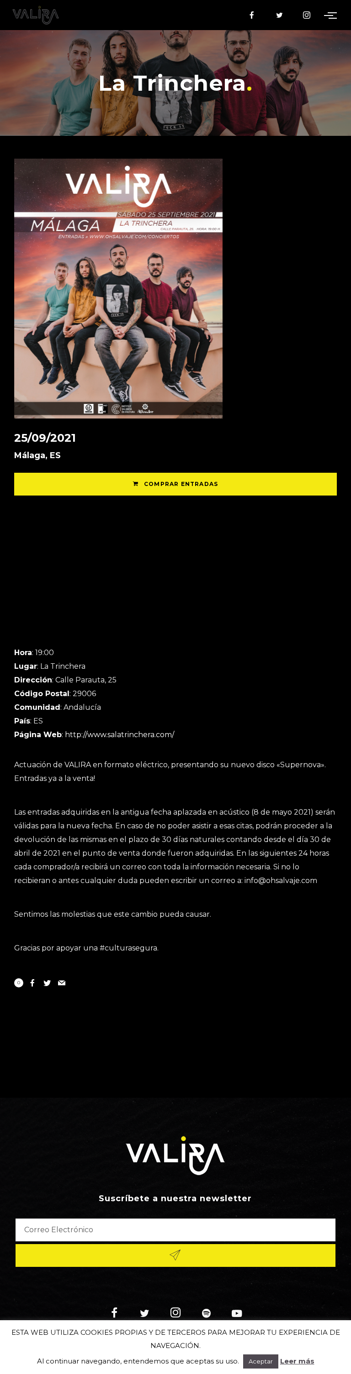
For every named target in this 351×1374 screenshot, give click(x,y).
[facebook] (252, 15)
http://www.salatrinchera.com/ (119, 734)
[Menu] (332, 15)
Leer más (297, 1361)
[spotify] (206, 1314)
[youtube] (237, 1318)
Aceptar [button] (261, 1361)
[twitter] (279, 15)
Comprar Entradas (180, 483)
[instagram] (307, 15)
